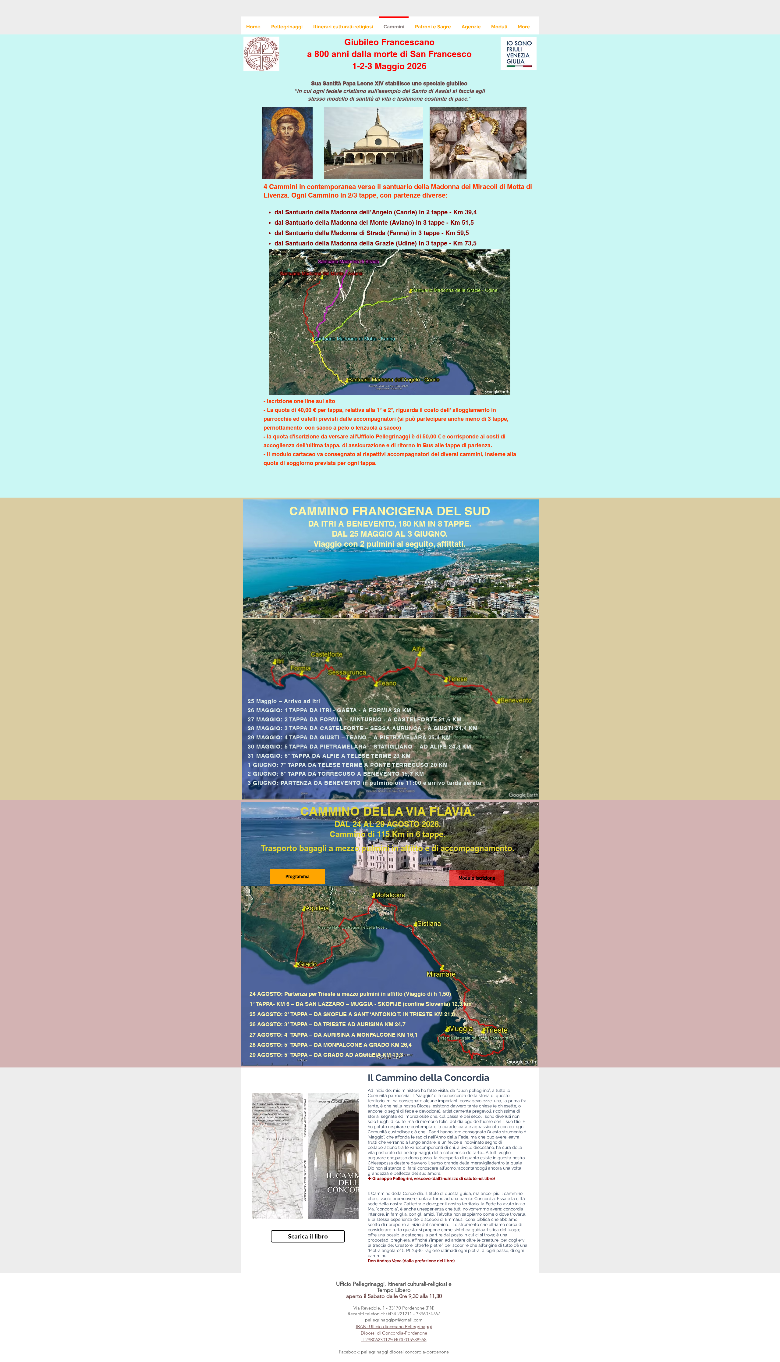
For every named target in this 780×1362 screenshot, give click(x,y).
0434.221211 (399, 1314)
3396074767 (428, 1314)
